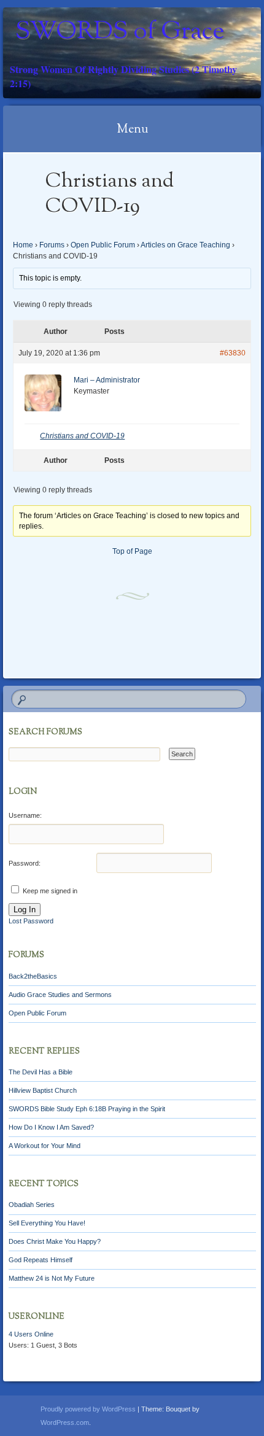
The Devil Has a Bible (40, 1072)
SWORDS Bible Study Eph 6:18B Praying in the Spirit (87, 1108)
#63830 (233, 353)
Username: (25, 815)
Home (23, 245)
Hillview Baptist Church (43, 1090)
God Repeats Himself (40, 1259)
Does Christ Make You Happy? (55, 1241)
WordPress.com (65, 1422)
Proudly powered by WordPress (88, 1409)
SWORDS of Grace (120, 32)
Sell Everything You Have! (47, 1223)
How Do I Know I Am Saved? (51, 1127)
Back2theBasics (33, 976)
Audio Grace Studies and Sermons (60, 994)
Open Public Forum (103, 245)
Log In (25, 909)
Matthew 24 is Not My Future (52, 1278)
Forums (51, 245)
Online (31, 1334)
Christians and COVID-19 (82, 436)
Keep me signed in (50, 891)
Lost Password (31, 921)
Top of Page (132, 551)
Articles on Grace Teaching (185, 245)
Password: (25, 863)
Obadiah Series (32, 1204)
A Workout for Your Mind (44, 1145)
